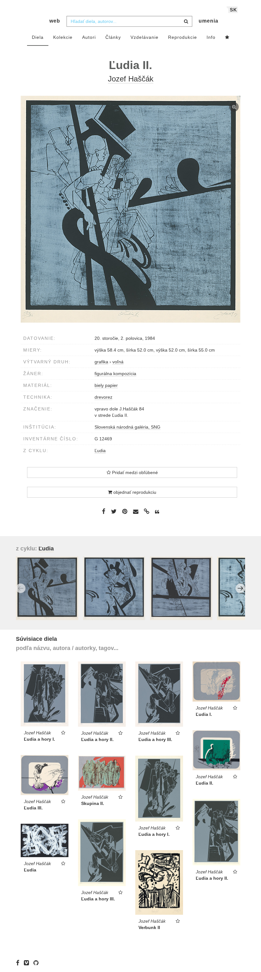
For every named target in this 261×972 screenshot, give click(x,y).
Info (211, 37)
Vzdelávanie (144, 37)
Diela (38, 37)
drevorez (103, 397)
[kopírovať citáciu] (157, 512)
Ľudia (100, 450)
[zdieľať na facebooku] (104, 511)
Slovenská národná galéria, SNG (127, 427)
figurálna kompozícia (115, 373)
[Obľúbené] (227, 37)
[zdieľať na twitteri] (114, 511)
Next (240, 588)
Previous (20, 588)
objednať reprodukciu (134, 492)
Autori (89, 37)
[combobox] (129, 21)
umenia (208, 21)
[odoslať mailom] (135, 511)
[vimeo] (28, 962)
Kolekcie (63, 37)
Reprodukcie (182, 37)
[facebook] (19, 962)
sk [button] (233, 9)
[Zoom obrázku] (130, 209)
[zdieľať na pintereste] (125, 511)
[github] (37, 962)
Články (113, 37)
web (54, 21)
